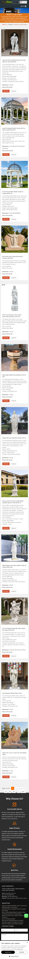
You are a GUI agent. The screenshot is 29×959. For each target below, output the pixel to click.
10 (6, 791)
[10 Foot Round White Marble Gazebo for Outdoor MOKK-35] (14, 174)
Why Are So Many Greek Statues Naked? (12, 923)
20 (10, 791)
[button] (22, 6)
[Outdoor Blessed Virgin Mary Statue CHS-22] (14, 420)
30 (14, 791)
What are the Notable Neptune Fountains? (13, 920)
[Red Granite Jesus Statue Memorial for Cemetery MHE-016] (14, 239)
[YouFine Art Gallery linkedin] (2, 901)
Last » (23, 791)
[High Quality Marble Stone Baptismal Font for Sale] (14, 357)
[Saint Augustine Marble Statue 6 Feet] (14, 675)
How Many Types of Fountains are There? (12, 922)
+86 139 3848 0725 (9, 895)
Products (10, 24)
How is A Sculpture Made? (8, 918)
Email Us (14, 91)
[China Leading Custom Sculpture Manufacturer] (7, 2)
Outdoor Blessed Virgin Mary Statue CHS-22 (14, 438)
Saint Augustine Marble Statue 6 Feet (12, 693)
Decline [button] (21, 952)
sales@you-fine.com (10, 893)
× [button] (27, 942)
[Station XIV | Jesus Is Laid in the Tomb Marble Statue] (14, 735)
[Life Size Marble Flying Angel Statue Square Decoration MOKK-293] (14, 611)
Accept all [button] (8, 952)
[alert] (14, 950)
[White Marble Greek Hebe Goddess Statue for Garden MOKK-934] (14, 548)
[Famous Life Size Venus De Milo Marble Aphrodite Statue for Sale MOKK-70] (14, 483)
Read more (20, 949)
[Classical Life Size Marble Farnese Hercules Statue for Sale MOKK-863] (14, 42)
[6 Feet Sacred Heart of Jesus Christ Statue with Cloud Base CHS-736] (14, 297)
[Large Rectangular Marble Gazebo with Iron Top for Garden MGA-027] (14, 110)
